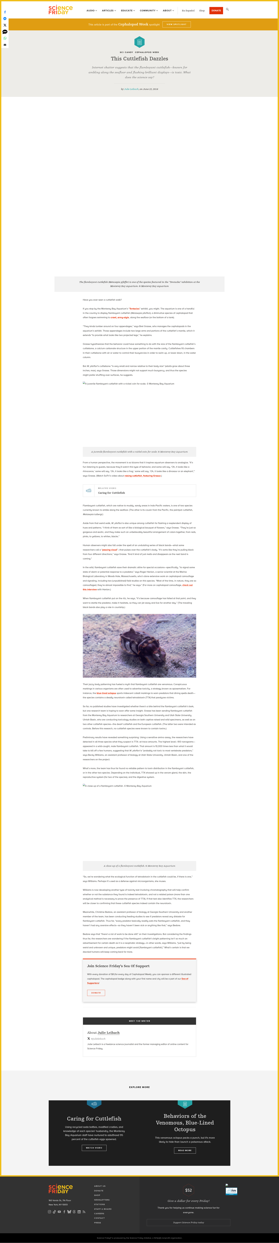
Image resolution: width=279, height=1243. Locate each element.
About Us (99, 1186)
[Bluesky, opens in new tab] (69, 1211)
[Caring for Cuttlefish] (94, 1133)
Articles (108, 10)
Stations (99, 1204)
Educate (127, 10)
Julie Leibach (131, 89)
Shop (202, 10)
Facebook (5, 12)
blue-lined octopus (106, 693)
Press (97, 1222)
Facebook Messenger (5, 18)
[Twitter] (5, 25)
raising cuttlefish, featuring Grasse (143, 475)
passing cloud (109, 549)
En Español (188, 10)
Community (147, 10)
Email (5, 44)
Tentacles (134, 308)
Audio (91, 10)
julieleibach (98, 1039)
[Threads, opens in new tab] (74, 1211)
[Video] (94, 1104)
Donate (216, 10)
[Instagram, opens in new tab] (49, 1211)
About (167, 10)
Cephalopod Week (147, 52)
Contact (99, 1218)
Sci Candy (126, 52)
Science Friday (61, 10)
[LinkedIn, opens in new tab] (79, 1211)
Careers (99, 1213)
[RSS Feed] (84, 1211)
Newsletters (102, 1200)
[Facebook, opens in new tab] (64, 1211)
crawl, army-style (120, 317)
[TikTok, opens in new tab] (54, 1211)
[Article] (139, 42)
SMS (5, 31)
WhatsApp (5, 38)
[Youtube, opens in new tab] (59, 1211)
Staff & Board (103, 1209)
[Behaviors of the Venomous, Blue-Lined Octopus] (185, 1133)
